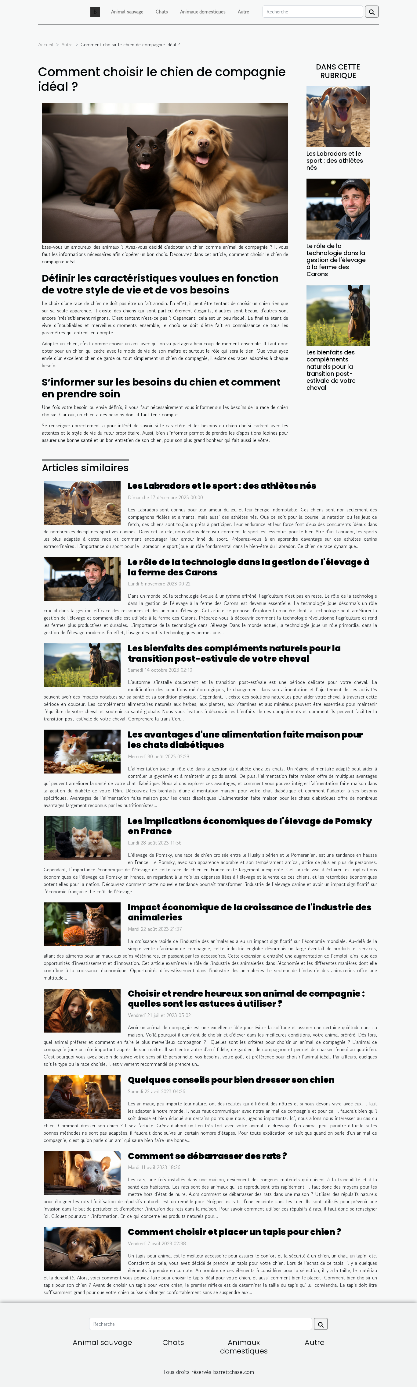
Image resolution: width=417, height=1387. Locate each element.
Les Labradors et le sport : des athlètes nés (334, 161)
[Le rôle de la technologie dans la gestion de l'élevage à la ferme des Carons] (338, 208)
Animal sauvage (127, 11)
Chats (162, 11)
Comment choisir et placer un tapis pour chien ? (234, 1232)
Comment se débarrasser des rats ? (207, 1156)
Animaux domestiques (203, 11)
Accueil (45, 44)
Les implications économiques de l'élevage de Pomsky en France (250, 826)
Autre (243, 11)
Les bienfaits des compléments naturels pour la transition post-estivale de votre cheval (331, 370)
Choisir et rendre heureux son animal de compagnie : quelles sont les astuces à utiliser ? (246, 999)
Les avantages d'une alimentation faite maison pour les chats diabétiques (245, 740)
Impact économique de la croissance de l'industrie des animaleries (250, 913)
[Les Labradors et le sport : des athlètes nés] (338, 116)
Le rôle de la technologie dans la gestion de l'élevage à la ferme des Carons (336, 260)
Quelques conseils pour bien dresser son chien (231, 1080)
